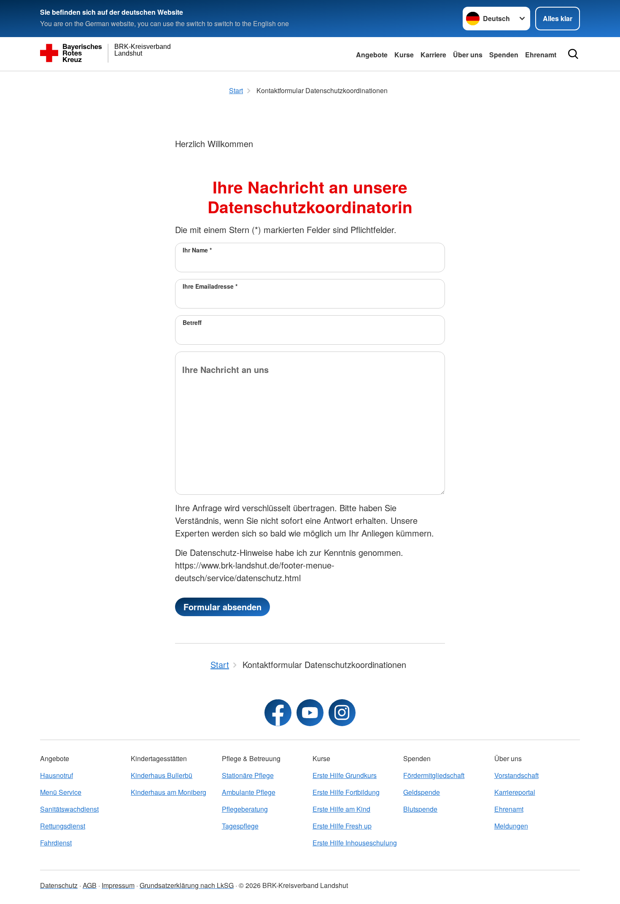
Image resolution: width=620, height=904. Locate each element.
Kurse (404, 54)
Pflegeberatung (245, 809)
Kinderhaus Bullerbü (161, 775)
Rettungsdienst (62, 826)
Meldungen (511, 826)
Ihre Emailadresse (210, 286)
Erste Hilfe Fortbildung (346, 792)
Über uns (468, 54)
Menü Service (60, 792)
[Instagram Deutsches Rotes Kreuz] (342, 712)
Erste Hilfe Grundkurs (345, 775)
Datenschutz (59, 885)
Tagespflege (240, 826)
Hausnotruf (56, 775)
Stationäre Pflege (248, 775)
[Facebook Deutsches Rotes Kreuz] (277, 712)
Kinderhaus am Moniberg (168, 792)
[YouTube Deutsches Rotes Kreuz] (310, 712)
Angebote (372, 54)
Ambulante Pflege (248, 792)
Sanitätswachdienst (69, 809)
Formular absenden (222, 607)
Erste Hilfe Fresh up (342, 826)
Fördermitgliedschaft (433, 775)
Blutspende (420, 809)
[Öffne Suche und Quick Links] (573, 54)
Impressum (118, 885)
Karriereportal (514, 792)
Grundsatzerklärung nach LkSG (187, 885)
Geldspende (421, 792)
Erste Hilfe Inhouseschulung (355, 843)
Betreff (192, 322)
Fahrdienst (56, 843)
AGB (90, 885)
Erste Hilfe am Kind (341, 809)
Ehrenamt (540, 54)
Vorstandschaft (516, 775)
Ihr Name (197, 250)
